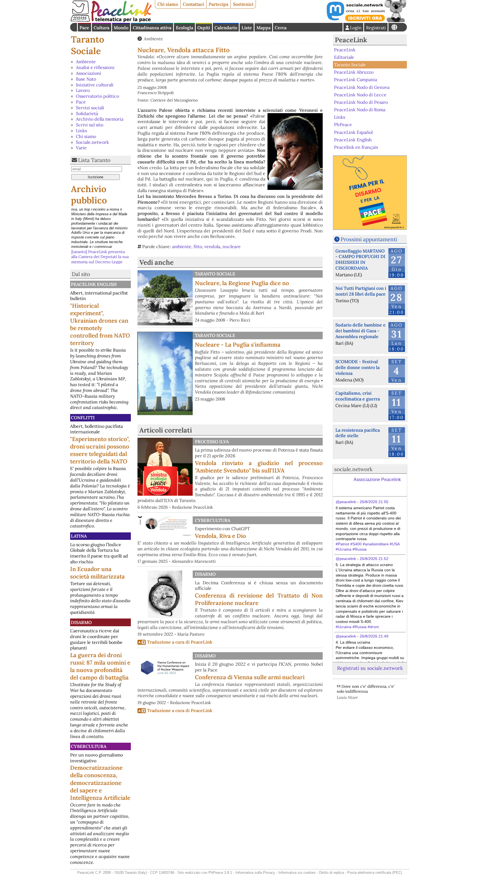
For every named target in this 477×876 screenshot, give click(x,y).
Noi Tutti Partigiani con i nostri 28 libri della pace (360, 291)
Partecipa (218, 4)
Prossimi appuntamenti (369, 239)
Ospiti (203, 27)
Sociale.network (92, 142)
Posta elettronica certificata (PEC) (374, 872)
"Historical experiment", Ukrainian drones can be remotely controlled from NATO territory (100, 324)
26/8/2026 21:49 (374, 636)
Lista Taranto (94, 160)
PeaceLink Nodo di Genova (361, 87)
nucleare (231, 246)
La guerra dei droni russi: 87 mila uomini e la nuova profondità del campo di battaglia (100, 666)
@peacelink (346, 502)
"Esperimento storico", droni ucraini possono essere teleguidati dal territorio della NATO (100, 450)
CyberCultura (88, 746)
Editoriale (344, 57)
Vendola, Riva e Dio (220, 536)
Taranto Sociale (87, 45)
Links (81, 130)
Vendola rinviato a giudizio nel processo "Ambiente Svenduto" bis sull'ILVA (259, 466)
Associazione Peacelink (377, 479)
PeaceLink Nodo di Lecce (360, 94)
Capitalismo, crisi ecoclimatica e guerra (357, 396)
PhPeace (343, 124)
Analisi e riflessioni (95, 67)
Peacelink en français (356, 147)
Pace (84, 27)
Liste (247, 27)
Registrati (376, 27)
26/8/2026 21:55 (374, 502)
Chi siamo (167, 4)
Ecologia (184, 27)
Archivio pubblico (89, 194)
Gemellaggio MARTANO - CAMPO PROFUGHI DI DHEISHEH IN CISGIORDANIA (360, 259)
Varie (81, 147)
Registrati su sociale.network (370, 668)
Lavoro (83, 90)
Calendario (225, 27)
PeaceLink (351, 40)
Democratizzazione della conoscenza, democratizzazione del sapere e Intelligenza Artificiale (100, 782)
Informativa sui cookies (297, 872)
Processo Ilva (212, 441)
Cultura (101, 27)
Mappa (263, 27)
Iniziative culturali (94, 84)
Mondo (121, 27)
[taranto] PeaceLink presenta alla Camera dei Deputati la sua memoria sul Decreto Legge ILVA (100, 218)
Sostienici (243, 4)
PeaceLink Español (353, 132)
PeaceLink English (94, 284)
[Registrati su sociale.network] (366, 20)
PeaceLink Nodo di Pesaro (361, 102)
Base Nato (86, 79)
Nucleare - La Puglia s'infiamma (237, 344)
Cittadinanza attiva (152, 27)
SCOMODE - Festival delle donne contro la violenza (357, 367)
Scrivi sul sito (89, 125)
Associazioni (88, 73)
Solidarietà (87, 113)
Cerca (281, 27)
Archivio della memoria (99, 119)
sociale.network (353, 469)
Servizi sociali (90, 107)
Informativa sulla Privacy (255, 872)
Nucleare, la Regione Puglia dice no (242, 283)
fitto (198, 246)
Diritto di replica (331, 872)
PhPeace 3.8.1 (220, 872)
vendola (212, 246)
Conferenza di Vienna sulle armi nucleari (249, 677)
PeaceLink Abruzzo (353, 72)
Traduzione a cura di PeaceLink (179, 642)
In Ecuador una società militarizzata (97, 572)
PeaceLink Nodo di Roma (359, 109)
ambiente (181, 246)
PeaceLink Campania (355, 79)
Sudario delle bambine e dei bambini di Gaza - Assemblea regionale (360, 330)
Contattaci (193, 4)
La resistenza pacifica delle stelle (357, 433)
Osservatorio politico (97, 96)
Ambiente (86, 61)
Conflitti (83, 417)
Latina (79, 536)
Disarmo (81, 622)
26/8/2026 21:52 (374, 558)
